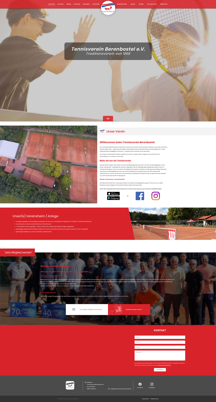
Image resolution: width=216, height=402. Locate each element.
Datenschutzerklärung (165, 365)
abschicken (160, 369)
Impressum (145, 399)
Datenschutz (155, 399)
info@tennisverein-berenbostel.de (121, 389)
